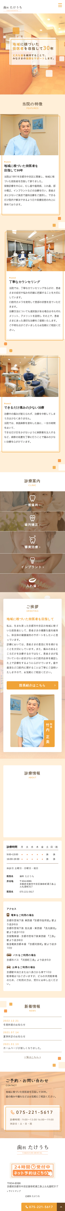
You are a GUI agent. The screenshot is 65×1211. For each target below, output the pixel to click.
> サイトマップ (14, 1191)
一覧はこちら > (32, 1057)
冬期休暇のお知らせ (14, 1025)
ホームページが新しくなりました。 (22, 1048)
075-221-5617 (27, 892)
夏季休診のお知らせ (14, 1036)
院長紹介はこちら (32, 685)
